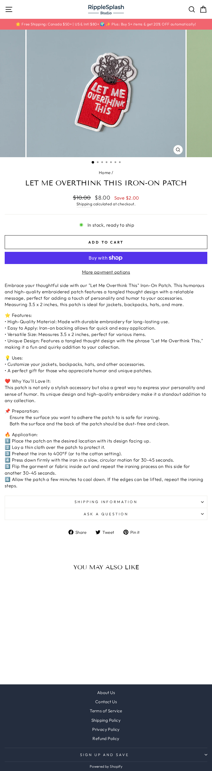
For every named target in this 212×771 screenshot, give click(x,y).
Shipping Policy (106, 720)
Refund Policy (105, 738)
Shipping (84, 203)
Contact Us (106, 701)
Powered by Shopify (106, 766)
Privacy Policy (106, 729)
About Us (106, 692)
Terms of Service (106, 710)
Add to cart (43, 645)
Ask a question (106, 514)
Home (105, 172)
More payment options (106, 272)
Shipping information (106, 502)
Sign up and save (104, 754)
